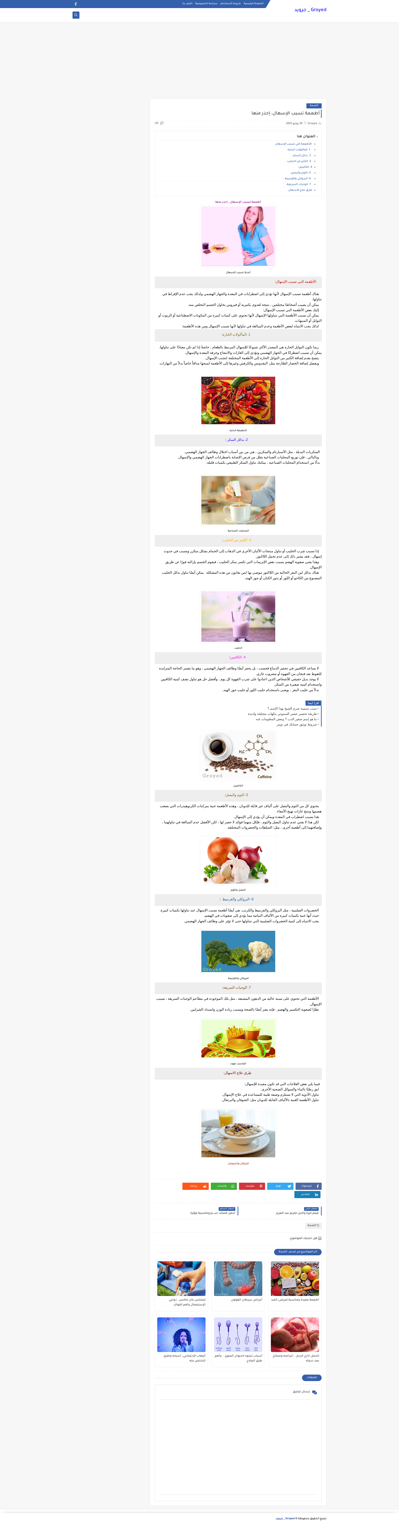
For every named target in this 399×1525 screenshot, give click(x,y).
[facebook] (76, 4)
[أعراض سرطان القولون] (238, 1278)
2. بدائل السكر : (302, 155)
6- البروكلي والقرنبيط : (297, 178)
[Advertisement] (199, 62)
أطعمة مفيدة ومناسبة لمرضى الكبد (295, 1300)
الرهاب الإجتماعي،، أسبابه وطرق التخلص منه (184, 1359)
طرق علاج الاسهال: (300, 190)
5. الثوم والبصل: (301, 173)
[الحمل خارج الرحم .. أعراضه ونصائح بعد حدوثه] (295, 1334)
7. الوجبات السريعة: (299, 184)
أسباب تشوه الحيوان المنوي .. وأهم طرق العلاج (238, 1359)
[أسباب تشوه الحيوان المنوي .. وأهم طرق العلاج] (238, 1334)
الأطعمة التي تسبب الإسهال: (293, 144)
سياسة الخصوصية (206, 3)
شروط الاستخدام (231, 3)
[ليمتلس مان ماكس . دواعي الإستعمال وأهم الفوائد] (181, 1278)
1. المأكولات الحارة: (299, 150)
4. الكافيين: (305, 167)
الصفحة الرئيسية (253, 3)
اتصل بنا (187, 3)
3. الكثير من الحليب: (299, 161)
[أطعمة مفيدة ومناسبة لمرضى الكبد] (295, 1278)
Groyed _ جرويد (310, 10)
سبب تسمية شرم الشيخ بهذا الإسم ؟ (292, 708)
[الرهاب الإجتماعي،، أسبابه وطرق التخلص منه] (181, 1334)
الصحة (314, 105)
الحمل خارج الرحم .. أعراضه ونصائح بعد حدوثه (296, 1359)
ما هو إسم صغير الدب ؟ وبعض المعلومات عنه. (286, 719)
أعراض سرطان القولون (246, 1300)
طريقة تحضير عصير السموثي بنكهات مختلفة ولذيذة (282, 714)
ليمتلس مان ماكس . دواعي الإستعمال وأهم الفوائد (187, 1302)
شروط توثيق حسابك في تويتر (297, 724)
